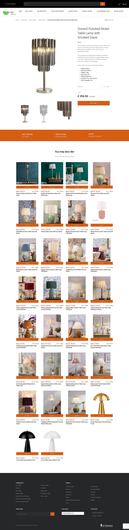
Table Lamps (41, 20)
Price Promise (94, 486)
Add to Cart (93, 103)
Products (93, 492)
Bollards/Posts (41, 11)
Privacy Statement (95, 489)
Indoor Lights (32, 20)
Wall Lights (28, 11)
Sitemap (93, 494)
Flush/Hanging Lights (103, 11)
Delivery (68, 497)
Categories (24, 20)
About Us (68, 489)
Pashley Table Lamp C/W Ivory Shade (51, 231)
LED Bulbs (43, 488)
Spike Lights (44, 490)
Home (20, 11)
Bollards (18, 488)
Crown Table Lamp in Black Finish (25, 460)
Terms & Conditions (96, 497)
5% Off (102, 187)
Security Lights (72, 11)
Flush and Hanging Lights (22, 501)
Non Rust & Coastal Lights (22, 496)
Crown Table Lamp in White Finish (50, 460)
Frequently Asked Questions (73, 500)
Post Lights (19, 490)
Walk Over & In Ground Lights (23, 499)
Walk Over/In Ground (57, 11)
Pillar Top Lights (45, 485)
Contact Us (68, 494)
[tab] (94, 86)
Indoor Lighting (118, 11)
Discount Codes (70, 486)
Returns (93, 500)
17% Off (27, 187)
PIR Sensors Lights (45, 493)
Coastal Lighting (87, 11)
